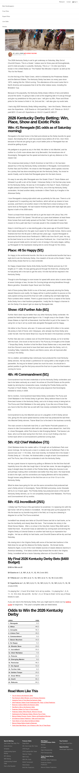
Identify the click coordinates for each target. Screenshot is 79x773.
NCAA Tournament (27, 762)
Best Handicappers (8, 6)
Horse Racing (31, 53)
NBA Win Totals (26, 759)
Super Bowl (25, 743)
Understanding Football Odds (10, 762)
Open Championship (46, 750)
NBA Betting (7, 759)
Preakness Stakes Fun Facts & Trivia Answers (25, 709)
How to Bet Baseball (9, 766)
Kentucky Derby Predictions (49, 760)
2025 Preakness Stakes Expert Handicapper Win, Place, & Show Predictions (33, 702)
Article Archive (8, 746)
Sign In (76, 2)
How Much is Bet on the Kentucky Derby (23, 707)
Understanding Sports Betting (10, 752)
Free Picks (5, 11)
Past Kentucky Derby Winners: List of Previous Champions (28, 698)
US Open (43, 747)
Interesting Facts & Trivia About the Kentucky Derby (26, 700)
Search (63, 2)
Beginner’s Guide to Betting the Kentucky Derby (25, 705)
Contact (69, 2)
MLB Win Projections (28, 767)
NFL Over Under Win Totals (30, 746)
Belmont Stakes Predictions (49, 767)
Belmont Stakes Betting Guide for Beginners (24, 723)
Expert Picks (6, 16)
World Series (26, 765)
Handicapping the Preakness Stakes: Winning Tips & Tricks (28, 714)
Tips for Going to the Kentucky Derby (22, 695)
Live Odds (5, 21)
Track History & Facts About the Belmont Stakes (26, 721)
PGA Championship (46, 753)
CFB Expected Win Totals (29, 751)
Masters (43, 745)
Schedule (6, 749)
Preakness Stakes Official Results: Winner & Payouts (27, 712)
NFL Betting (7, 756)
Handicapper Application (66, 749)
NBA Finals (25, 757)
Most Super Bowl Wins (65, 743)
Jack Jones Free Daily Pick (11, 743)
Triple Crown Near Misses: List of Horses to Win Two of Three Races (31, 725)
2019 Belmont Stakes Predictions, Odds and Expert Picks (28, 718)
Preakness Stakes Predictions (46, 763)
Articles (4, 26)
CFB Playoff (25, 749)
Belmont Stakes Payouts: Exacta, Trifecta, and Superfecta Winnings (31, 716)
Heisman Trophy (27, 754)
